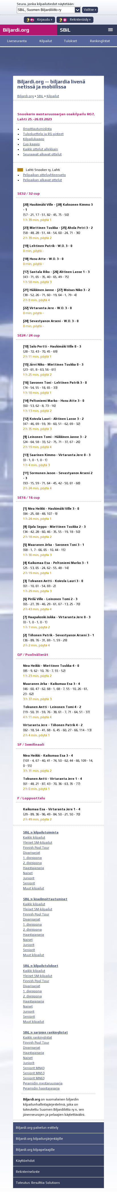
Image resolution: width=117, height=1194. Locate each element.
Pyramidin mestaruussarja (42, 1083)
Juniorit (28, 878)
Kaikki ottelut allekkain (40, 149)
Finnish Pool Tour (36, 847)
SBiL (65, 30)
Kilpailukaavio (33, 139)
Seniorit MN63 (33, 1078)
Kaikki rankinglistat (37, 1037)
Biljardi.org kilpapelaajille (35, 1149)
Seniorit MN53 (33, 1073)
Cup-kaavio (31, 144)
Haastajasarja (33, 868)
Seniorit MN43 (33, 1068)
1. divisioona (32, 857)
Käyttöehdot (25, 1160)
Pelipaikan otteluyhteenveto (44, 175)
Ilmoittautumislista (37, 129)
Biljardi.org (25, 96)
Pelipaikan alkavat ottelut (42, 180)
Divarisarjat (31, 852)
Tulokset (70, 41)
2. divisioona (32, 863)
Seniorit (29, 883)
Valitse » (90, 9)
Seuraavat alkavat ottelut (42, 154)
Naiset (28, 873)
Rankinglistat (100, 41)
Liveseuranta (17, 41)
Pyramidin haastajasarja (41, 1088)
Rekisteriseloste (28, 1171)
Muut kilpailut (33, 888)
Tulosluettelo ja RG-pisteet (43, 134)
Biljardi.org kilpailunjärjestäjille (39, 1138)
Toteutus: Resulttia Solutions (38, 1182)
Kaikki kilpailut (34, 837)
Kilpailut (45, 41)
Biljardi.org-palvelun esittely (37, 1127)
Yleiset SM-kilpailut (37, 842)
